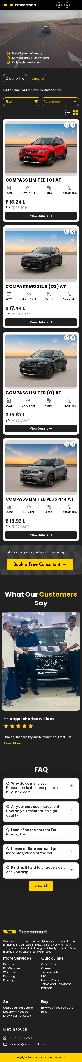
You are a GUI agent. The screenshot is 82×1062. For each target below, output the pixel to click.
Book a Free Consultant (36, 564)
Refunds (46, 988)
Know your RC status (17, 1015)
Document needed (15, 1012)
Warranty (9, 972)
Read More (12, 743)
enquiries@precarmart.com (27, 1044)
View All (41, 886)
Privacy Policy (50, 980)
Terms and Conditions (56, 984)
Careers (46, 968)
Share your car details (18, 1008)
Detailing (9, 976)
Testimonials (49, 972)
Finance (8, 964)
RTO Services (11, 968)
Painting (8, 980)
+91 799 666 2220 (20, 1038)
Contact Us (48, 964)
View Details (39, 216)
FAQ (43, 976)
